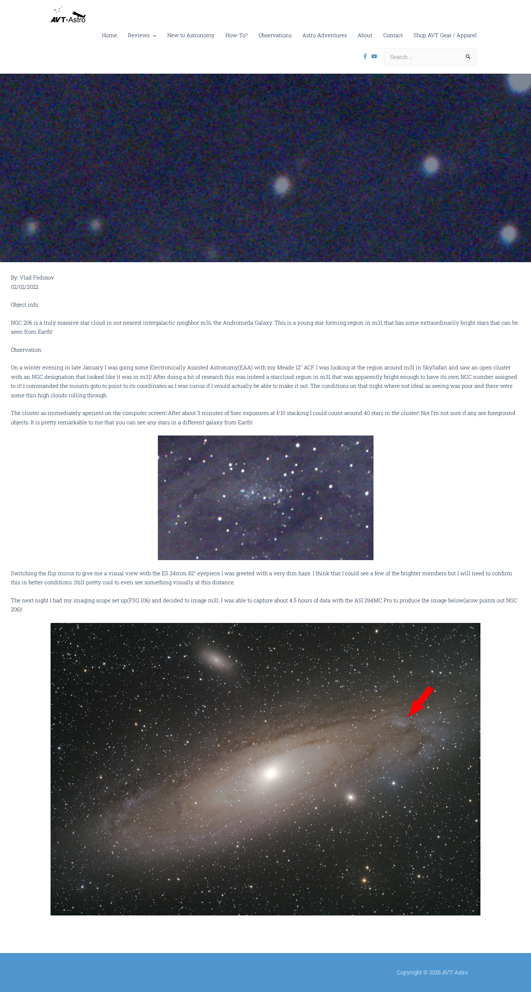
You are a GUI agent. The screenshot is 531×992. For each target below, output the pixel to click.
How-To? (236, 35)
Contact (393, 35)
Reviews (139, 35)
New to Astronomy (191, 35)
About (365, 35)
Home (109, 35)
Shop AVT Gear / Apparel (445, 35)
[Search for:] (430, 56)
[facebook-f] (366, 56)
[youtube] (375, 56)
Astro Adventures (324, 35)
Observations (275, 35)
